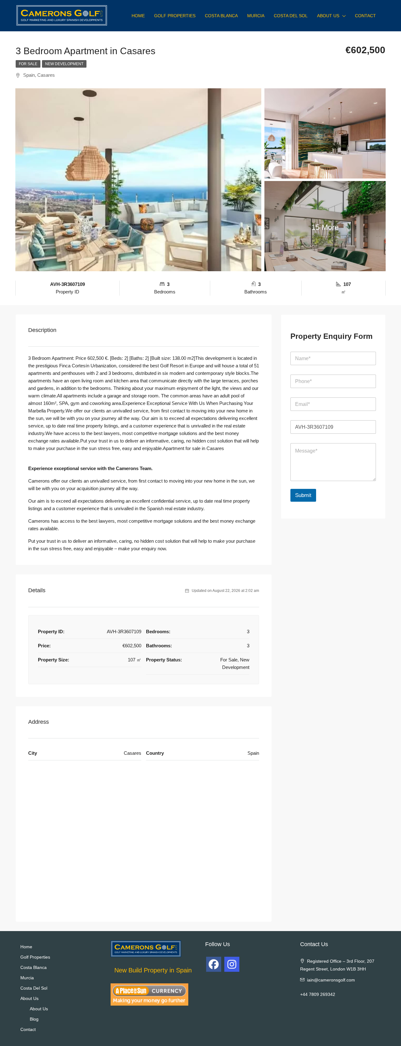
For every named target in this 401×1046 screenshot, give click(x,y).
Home (138, 15)
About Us (328, 15)
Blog (34, 1019)
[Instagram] (231, 964)
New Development (64, 64)
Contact (365, 15)
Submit (303, 495)
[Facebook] (213, 964)
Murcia (255, 15)
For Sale (28, 64)
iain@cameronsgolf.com (331, 979)
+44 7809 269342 (317, 994)
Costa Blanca (221, 15)
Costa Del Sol (291, 15)
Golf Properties (174, 15)
